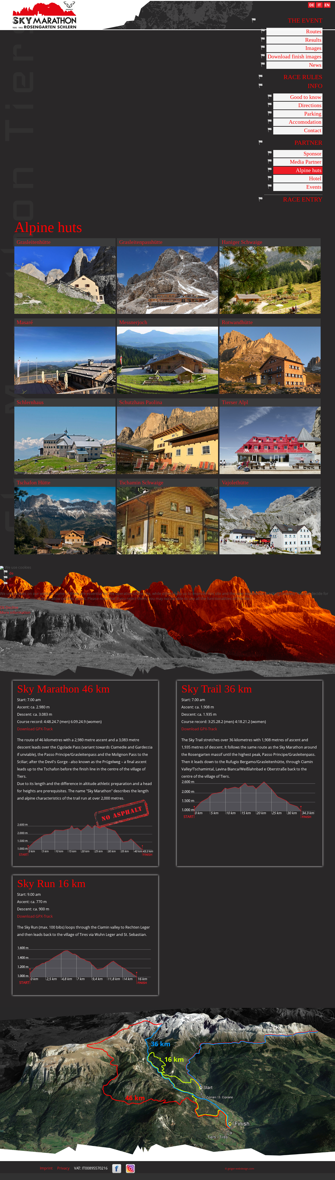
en (11, 584)
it (10, 578)
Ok (2, 607)
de (11, 573)
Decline (11, 607)
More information (15, 612)
